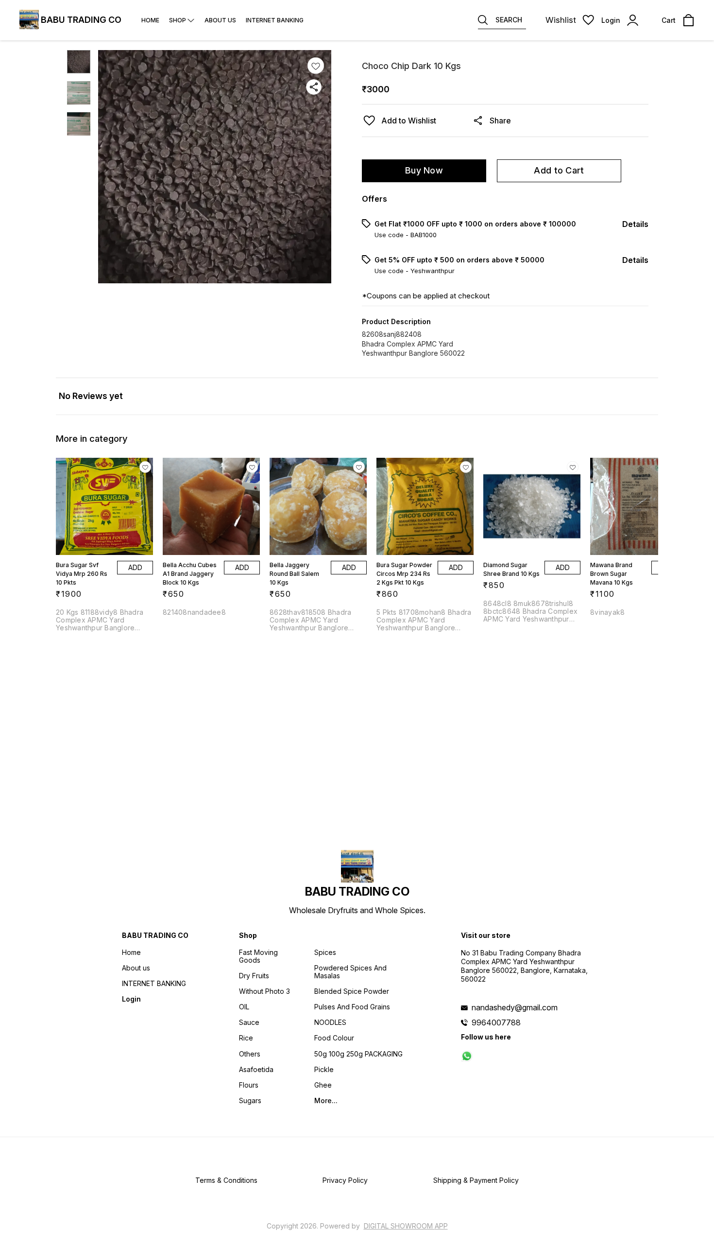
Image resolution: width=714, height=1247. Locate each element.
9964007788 (496, 1022)
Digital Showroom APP (406, 1226)
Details (635, 224)
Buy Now (424, 170)
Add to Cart (559, 170)
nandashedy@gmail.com (515, 1007)
